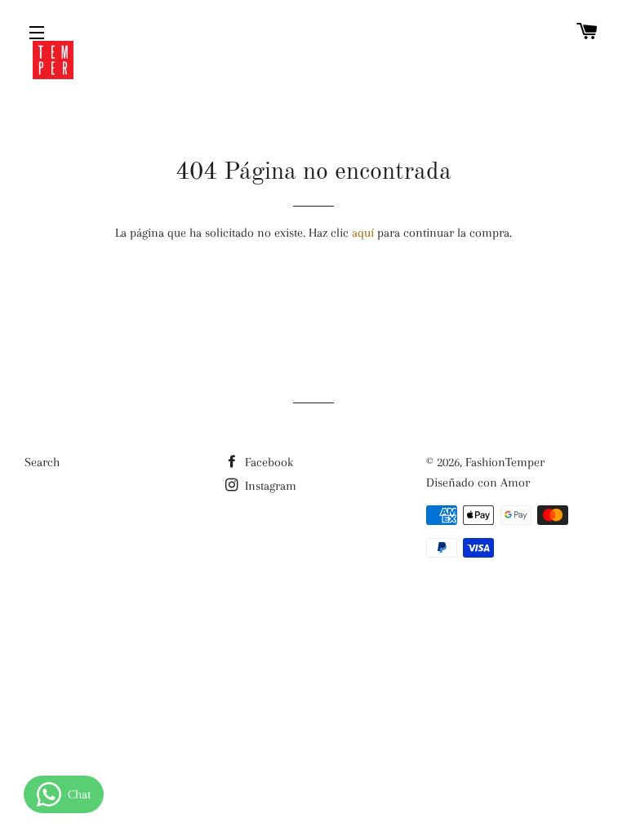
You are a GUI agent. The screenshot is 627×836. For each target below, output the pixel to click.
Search (42, 462)
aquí (363, 232)
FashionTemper (505, 462)
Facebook (267, 462)
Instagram (269, 485)
